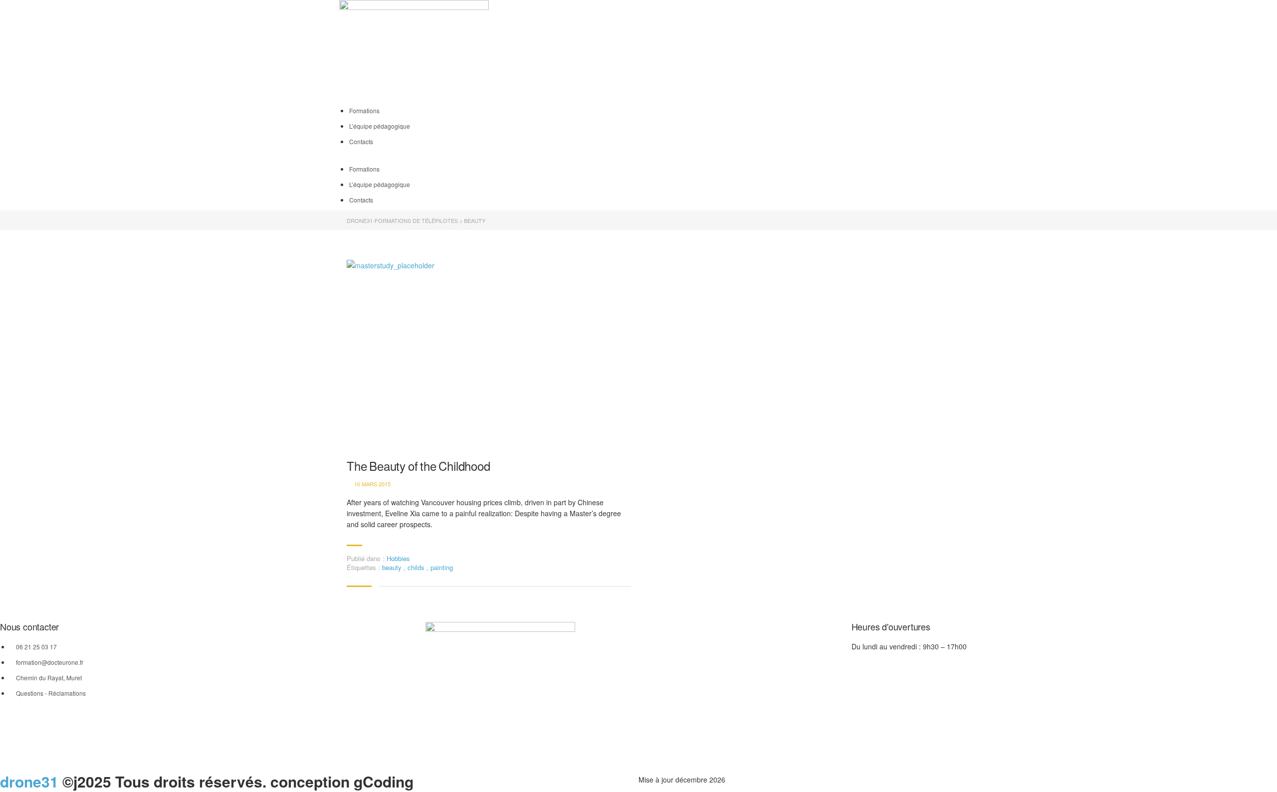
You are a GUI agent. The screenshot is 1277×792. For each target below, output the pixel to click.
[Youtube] (677, 51)
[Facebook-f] (438, 749)
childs (417, 567)
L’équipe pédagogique (379, 126)
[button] (638, 157)
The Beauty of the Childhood (418, 466)
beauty (393, 567)
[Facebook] (650, 51)
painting (441, 567)
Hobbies (398, 558)
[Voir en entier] (489, 354)
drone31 (29, 781)
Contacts (361, 141)
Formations (364, 110)
